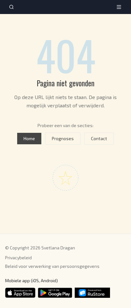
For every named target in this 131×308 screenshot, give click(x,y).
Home (29, 138)
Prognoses (63, 138)
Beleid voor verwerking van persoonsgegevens (52, 266)
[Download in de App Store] (20, 293)
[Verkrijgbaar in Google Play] (55, 293)
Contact (99, 138)
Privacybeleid (18, 257)
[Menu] (119, 7)
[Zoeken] (11, 7)
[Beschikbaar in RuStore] (92, 293)
